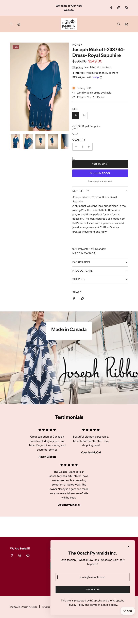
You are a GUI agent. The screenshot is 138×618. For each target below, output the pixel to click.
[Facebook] (111, 7)
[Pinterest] (126, 7)
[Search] (119, 24)
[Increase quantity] (88, 146)
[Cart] (126, 24)
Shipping (77, 67)
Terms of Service (100, 604)
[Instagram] (119, 7)
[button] (12, 86)
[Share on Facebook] (74, 299)
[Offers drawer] (18, 24)
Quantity (78, 139)
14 (84, 115)
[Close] (128, 546)
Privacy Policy (76, 604)
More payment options (100, 181)
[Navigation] (11, 24)
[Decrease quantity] (76, 146)
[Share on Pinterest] (82, 299)
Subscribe (92, 589)
